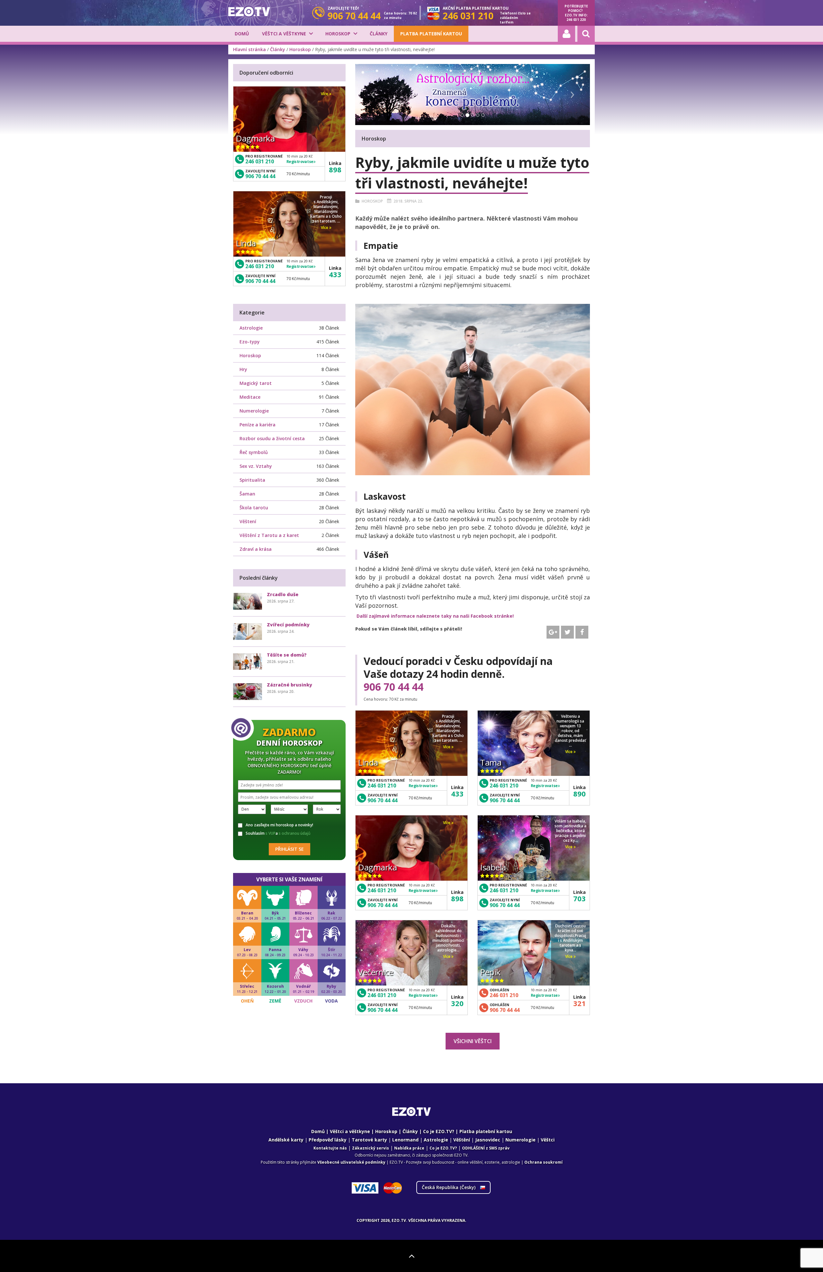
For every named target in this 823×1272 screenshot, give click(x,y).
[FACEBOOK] (581, 632)
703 (579, 898)
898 (457, 898)
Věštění (461, 1140)
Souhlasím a (278, 833)
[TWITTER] (567, 632)
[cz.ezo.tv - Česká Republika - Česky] (249, 11)
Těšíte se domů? (287, 655)
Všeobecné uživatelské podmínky (351, 1162)
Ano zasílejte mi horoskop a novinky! (279, 825)
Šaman (247, 494)
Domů (242, 34)
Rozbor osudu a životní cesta (272, 438)
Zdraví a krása (256, 549)
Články (378, 34)
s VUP (271, 833)
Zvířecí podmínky (288, 625)
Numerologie (254, 411)
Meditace (250, 397)
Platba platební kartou (431, 34)
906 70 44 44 (393, 686)
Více (447, 747)
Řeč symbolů (254, 452)
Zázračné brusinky (289, 685)
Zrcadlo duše (282, 594)
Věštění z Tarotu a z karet (269, 535)
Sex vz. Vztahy (256, 466)
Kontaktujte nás (330, 1148)
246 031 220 (576, 19)
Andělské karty (285, 1140)
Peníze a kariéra (258, 425)
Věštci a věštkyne (284, 34)
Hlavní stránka (249, 49)
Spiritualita (252, 480)
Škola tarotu (254, 507)
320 (457, 1003)
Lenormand (405, 1140)
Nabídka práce (409, 1148)
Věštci (548, 1140)
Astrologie (251, 328)
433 (457, 793)
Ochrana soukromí (543, 1162)
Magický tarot (256, 383)
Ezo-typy (250, 342)
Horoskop (337, 34)
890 (579, 793)
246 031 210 (381, 785)
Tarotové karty (369, 1140)
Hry (243, 369)
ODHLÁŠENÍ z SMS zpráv (486, 1148)
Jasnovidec (487, 1140)
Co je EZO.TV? (438, 1131)
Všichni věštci (473, 1041)
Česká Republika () (449, 1187)
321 (579, 1003)
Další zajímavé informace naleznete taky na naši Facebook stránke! (435, 616)
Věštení (248, 521)
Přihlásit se (289, 849)
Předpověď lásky (328, 1140)
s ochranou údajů (295, 833)
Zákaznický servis (370, 1148)
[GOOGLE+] (553, 632)
